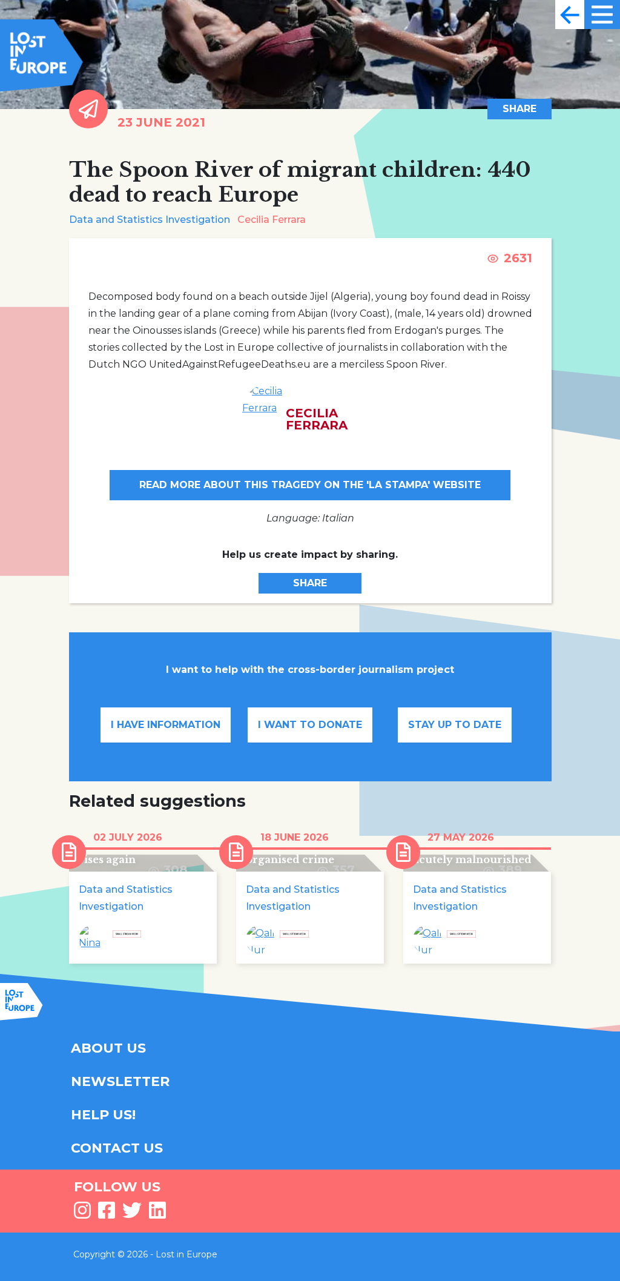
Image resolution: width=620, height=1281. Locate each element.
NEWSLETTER (120, 1081)
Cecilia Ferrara (271, 219)
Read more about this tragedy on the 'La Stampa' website (310, 485)
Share (519, 108)
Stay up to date (454, 724)
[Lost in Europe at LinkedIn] (157, 1214)
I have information (165, 724)
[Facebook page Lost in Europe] (106, 1214)
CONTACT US (117, 1148)
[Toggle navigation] (569, 14)
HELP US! (103, 1115)
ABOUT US (108, 1048)
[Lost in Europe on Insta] (82, 1214)
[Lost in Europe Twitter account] (132, 1214)
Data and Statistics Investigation (149, 219)
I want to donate (310, 724)
